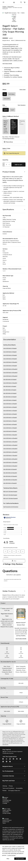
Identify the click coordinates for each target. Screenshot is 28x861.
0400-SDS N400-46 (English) (10, 417)
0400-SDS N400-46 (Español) (10, 452)
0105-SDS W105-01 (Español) (10, 483)
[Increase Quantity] (9, 164)
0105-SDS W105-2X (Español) (10, 472)
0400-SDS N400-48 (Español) (10, 459)
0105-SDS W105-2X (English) (9, 379)
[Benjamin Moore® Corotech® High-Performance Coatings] (9, 800)
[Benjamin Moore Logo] (14, 2)
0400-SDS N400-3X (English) (10, 358)
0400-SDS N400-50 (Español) (10, 465)
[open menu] (3, 2)
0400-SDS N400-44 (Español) (10, 445)
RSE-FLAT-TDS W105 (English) (10, 495)
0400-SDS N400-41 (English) (10, 400)
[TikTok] (10, 761)
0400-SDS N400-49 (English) (10, 427)
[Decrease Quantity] (4, 164)
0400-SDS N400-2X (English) (10, 355)
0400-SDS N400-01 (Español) (10, 383)
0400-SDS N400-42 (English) (10, 403)
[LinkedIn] (6, 761)
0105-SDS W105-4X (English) (10, 396)
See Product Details (7, 63)
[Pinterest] (16, 759)
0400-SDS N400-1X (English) (10, 348)
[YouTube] (13, 759)
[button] (21, 2)
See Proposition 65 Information (10, 506)
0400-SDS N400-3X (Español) (10, 376)
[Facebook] (3, 759)
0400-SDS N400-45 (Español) (10, 448)
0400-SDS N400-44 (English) (10, 410)
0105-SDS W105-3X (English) (9, 393)
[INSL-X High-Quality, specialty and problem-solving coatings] (9, 811)
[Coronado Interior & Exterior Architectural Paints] (9, 821)
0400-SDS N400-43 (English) (10, 407)
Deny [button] (8, 858)
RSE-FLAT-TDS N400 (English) (10, 491)
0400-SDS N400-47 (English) (10, 421)
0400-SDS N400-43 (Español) (10, 441)
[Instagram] (6, 759)
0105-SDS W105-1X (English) (9, 389)
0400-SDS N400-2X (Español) (10, 369)
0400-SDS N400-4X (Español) (10, 372)
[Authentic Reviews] (10, 518)
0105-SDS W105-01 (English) (9, 386)
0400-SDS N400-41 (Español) (10, 434)
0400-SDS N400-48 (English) (10, 424)
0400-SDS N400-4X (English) (10, 365)
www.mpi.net (5, 744)
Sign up (4, 751)
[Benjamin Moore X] (20, 759)
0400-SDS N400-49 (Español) (10, 462)
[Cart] (24, 2)
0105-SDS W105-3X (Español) (10, 476)
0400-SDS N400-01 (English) (10, 351)
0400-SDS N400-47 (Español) (10, 455)
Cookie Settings (11, 855)
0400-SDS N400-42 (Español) (10, 438)
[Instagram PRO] (10, 759)
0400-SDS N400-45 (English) (10, 414)
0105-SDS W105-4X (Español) (10, 479)
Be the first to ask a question (14, 574)
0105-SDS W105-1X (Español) (10, 469)
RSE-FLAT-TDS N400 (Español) (10, 498)
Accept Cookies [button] (20, 858)
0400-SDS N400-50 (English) (10, 431)
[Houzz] (3, 761)
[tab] (14, 19)
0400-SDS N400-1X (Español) (10, 362)
